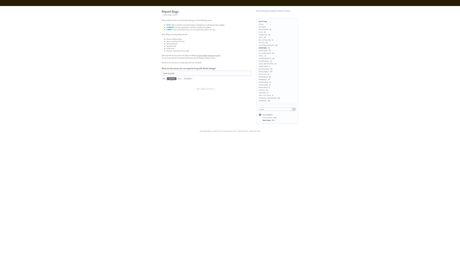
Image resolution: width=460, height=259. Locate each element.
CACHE (261, 32)
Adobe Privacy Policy (254, 131)
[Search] (294, 109)
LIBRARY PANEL (263, 66)
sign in (274, 11)
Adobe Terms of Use (242, 131)
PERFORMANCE (263, 77)
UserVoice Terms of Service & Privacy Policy (224, 131)
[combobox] (276, 109)
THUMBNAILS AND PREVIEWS (267, 98)
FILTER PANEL (263, 48)
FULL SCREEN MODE (265, 53)
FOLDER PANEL (263, 50)
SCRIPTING (262, 90)
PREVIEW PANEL (263, 82)
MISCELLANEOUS (264, 72)
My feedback (188, 78)
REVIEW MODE (263, 87)
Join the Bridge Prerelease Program (209, 55)
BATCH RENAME (263, 29)
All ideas (261, 24)
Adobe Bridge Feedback (206, 131)
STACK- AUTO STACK (265, 95)
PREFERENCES (263, 79)
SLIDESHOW (262, 93)
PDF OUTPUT (262, 74)
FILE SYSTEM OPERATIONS (266, 45)
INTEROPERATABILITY (265, 58)
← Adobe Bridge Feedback (169, 15)
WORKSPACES (263, 101)
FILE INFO (261, 43)
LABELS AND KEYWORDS (266, 64)
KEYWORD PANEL (264, 61)
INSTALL (261, 56)
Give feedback (267, 115)
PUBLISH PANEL (263, 85)
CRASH (261, 37)
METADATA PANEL (264, 69)
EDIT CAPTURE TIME (265, 40)
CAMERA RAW (263, 35)
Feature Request (268, 117)
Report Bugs (267, 120)
